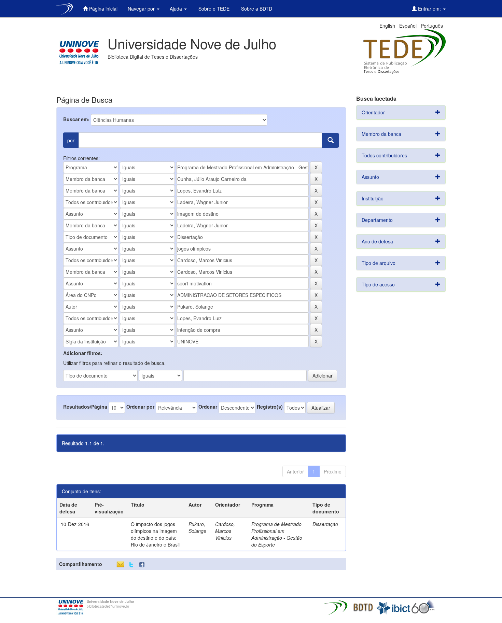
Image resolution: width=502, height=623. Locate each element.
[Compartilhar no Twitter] (131, 564)
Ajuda (176, 8)
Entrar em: (429, 8)
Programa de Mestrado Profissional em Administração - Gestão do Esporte (276, 534)
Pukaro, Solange (197, 527)
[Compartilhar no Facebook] (143, 564)
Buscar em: (76, 119)
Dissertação (325, 524)
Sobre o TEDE (213, 8)
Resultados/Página (85, 406)
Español (408, 25)
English (387, 25)
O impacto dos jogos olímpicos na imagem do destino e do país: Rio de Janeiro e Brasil (155, 534)
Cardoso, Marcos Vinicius (225, 531)
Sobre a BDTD (256, 8)
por (70, 140)
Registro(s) (270, 406)
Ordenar (207, 406)
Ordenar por (140, 406)
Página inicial (102, 8)
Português (432, 25)
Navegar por (142, 8)
